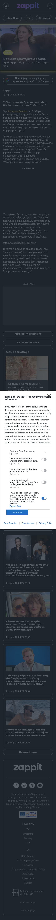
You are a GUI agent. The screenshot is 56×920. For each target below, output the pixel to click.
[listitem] (28, 452)
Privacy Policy (45, 523)
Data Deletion (10, 523)
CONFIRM (17, 512)
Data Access (28, 523)
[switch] (44, 459)
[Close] (50, 397)
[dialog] (28, 460)
